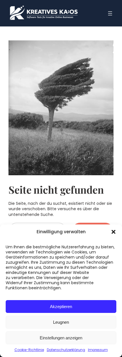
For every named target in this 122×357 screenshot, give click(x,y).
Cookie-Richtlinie (29, 349)
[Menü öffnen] (110, 13)
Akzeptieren (61, 306)
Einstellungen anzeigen (61, 337)
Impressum (98, 349)
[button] (113, 232)
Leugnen (61, 322)
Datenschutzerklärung (66, 349)
